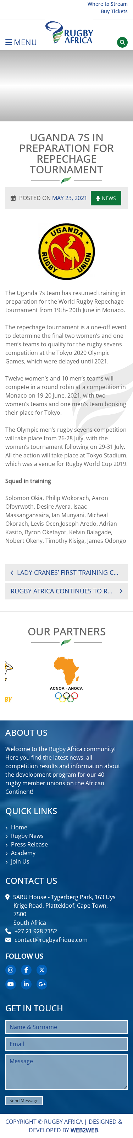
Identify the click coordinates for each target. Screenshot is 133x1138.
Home (19, 827)
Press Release (29, 844)
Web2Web (84, 1130)
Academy (23, 853)
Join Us (20, 861)
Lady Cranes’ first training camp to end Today (69, 572)
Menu (25, 42)
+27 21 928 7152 (36, 931)
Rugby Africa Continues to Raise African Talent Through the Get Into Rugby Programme (63, 591)
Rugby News (27, 836)
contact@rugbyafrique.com (51, 940)
